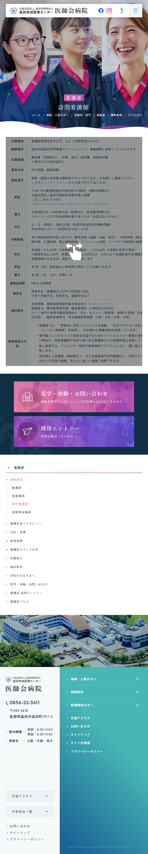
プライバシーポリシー (27, 839)
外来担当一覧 (22, 811)
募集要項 (116, 115)
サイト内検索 (80, 742)
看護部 (101, 115)
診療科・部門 (82, 115)
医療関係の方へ (82, 705)
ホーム (36, 115)
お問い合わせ (20, 826)
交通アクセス (22, 796)
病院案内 (77, 692)
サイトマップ (20, 832)
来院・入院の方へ (57, 115)
